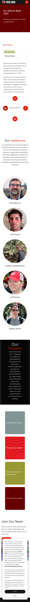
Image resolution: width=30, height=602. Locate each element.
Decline (15, 595)
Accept (15, 591)
